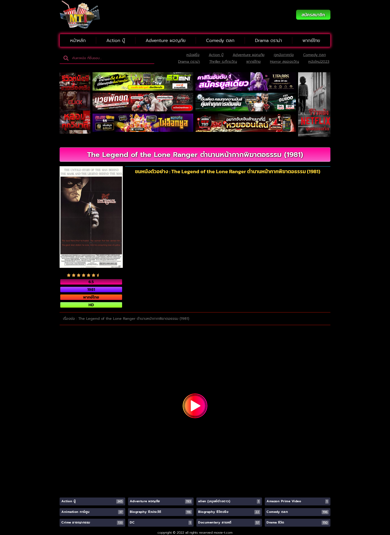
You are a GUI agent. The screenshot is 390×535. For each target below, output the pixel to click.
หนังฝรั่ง (193, 55)
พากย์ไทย (311, 40)
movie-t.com (223, 532)
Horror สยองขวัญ (284, 61)
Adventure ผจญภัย (166, 40)
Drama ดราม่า (268, 40)
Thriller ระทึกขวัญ (223, 61)
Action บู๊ (115, 40)
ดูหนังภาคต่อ (284, 55)
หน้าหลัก (78, 40)
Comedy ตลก (220, 40)
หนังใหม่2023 (318, 61)
